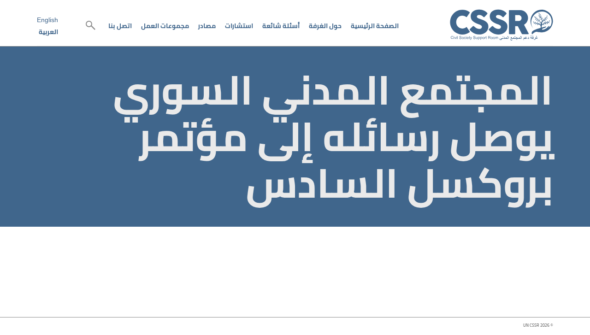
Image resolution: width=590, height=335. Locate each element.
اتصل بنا (120, 26)
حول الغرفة (325, 26)
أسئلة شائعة (281, 26)
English (47, 20)
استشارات (239, 26)
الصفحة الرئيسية (375, 26)
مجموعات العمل (165, 26)
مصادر (207, 26)
